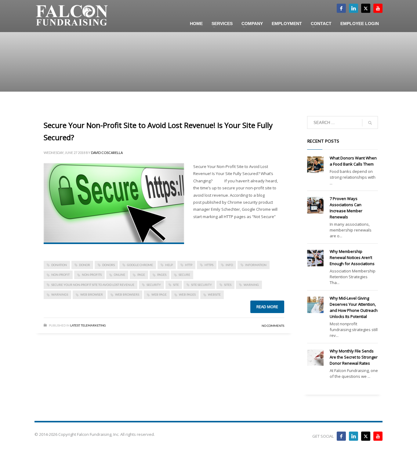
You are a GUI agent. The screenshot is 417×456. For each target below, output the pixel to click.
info (229, 265)
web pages (187, 294)
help (169, 265)
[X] (365, 8)
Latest (75, 325)
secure (184, 274)
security (154, 284)
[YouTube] (378, 436)
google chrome (140, 265)
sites (227, 284)
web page (159, 294)
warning (251, 284)
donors (108, 265)
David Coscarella (107, 153)
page (141, 274)
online (119, 274)
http (188, 265)
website (214, 294)
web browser (91, 294)
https (209, 265)
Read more (267, 306)
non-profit (60, 274)
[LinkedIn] (353, 8)
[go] (370, 122)
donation (59, 265)
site (176, 284)
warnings (59, 294)
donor (84, 265)
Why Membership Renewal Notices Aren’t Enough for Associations (352, 257)
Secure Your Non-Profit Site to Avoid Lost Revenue (92, 284)
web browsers (127, 294)
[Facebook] (341, 8)
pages (161, 274)
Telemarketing (93, 325)
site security (201, 284)
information (256, 265)
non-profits (92, 274)
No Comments (273, 325)
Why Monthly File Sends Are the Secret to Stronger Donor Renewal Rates (354, 357)
